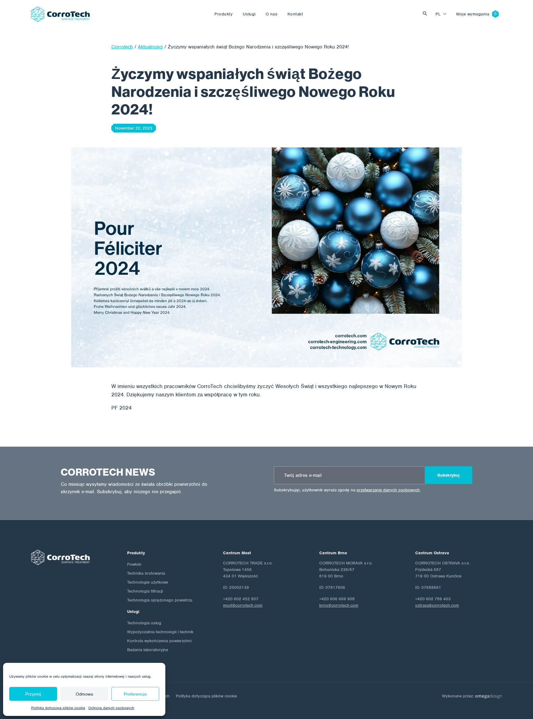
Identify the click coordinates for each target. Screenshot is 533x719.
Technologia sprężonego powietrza (159, 600)
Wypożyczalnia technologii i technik (160, 631)
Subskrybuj (448, 475)
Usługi (249, 14)
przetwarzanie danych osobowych (388, 490)
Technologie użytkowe (147, 582)
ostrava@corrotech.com (437, 605)
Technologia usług (144, 623)
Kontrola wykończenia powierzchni (159, 640)
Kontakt (295, 14)
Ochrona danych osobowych (111, 707)
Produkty (223, 14)
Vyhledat (427, 14)
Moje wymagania (473, 14)
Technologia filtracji (145, 591)
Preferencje (135, 694)
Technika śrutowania (146, 573)
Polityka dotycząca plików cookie (58, 707)
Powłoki (134, 564)
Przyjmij (33, 694)
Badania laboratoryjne (147, 649)
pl (438, 14)
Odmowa (84, 694)
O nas (272, 14)
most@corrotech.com (242, 605)
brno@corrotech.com (338, 605)
